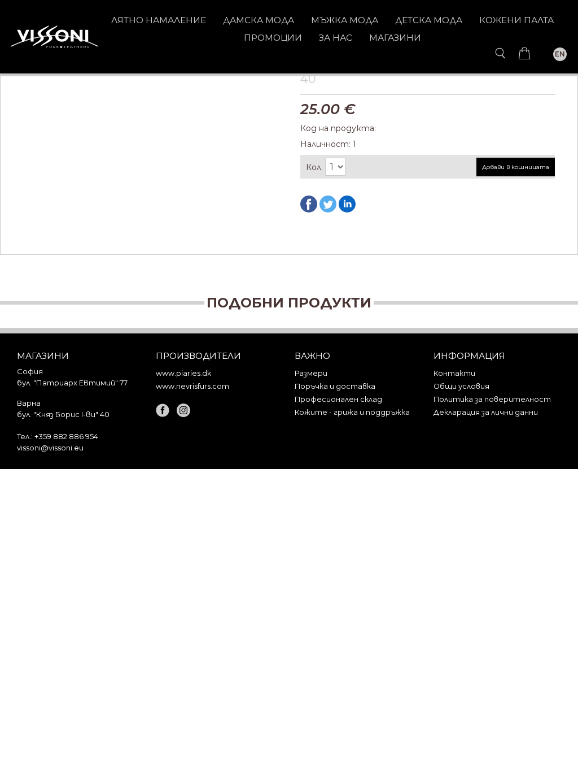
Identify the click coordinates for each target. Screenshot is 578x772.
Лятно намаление (158, 20)
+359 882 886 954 (66, 436)
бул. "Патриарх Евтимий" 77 (72, 382)
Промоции (273, 37)
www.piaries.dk (183, 373)
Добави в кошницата (515, 167)
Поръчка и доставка (335, 386)
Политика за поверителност (492, 399)
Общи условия (461, 386)
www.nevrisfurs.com (192, 386)
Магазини (395, 37)
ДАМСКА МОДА (258, 20)
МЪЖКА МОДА (344, 20)
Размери (311, 373)
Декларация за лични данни (486, 412)
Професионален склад (338, 399)
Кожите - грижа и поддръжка (352, 412)
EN (560, 54)
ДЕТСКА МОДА (428, 20)
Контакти (454, 373)
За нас (335, 37)
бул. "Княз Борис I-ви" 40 (63, 414)
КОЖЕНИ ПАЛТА (516, 20)
